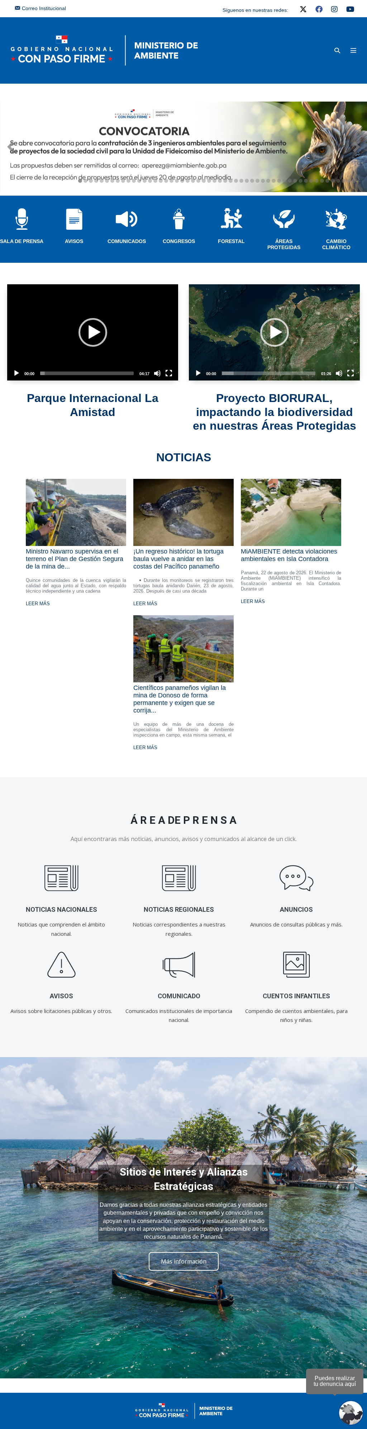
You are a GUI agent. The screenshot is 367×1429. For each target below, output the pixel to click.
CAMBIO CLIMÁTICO (336, 244)
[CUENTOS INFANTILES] (296, 964)
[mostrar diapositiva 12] (139, 181)
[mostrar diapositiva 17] (166, 181)
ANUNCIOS (296, 909)
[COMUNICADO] (179, 964)
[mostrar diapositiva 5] (102, 181)
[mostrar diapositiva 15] (155, 181)
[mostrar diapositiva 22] (193, 181)
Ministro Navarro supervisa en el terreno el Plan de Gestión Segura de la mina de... (74, 559)
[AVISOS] (61, 964)
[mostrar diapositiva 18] (171, 181)
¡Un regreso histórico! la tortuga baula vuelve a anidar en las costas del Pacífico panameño (178, 559)
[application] (92, 332)
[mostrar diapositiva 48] (333, 181)
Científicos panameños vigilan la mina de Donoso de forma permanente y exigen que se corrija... (179, 699)
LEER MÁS (38, 603)
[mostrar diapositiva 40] (290, 181)
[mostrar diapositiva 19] (177, 181)
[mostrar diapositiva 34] (257, 181)
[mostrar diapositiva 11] (134, 181)
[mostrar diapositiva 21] (188, 181)
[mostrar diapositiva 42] (300, 181)
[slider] (87, 373)
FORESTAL (231, 241)
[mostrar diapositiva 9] (123, 181)
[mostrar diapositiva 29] (231, 181)
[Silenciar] (157, 373)
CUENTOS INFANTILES (296, 996)
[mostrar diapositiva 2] (85, 181)
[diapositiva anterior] (10, 147)
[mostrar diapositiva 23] (198, 181)
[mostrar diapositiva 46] (322, 181)
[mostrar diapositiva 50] (343, 181)
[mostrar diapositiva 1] (80, 181)
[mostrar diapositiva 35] (263, 181)
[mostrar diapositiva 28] (225, 181)
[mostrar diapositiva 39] (284, 181)
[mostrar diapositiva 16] (161, 181)
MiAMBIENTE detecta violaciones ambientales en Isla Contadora (289, 555)
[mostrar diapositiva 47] (327, 181)
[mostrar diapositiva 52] (354, 181)
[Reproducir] (16, 373)
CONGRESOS (179, 241)
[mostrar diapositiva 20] (182, 181)
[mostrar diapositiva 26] (214, 181)
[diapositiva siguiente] (356, 147)
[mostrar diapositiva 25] (209, 181)
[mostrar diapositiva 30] (236, 181)
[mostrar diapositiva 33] (252, 181)
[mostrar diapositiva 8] (118, 181)
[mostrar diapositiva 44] (311, 181)
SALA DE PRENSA (21, 241)
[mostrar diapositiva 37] (274, 181)
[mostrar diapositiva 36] (268, 181)
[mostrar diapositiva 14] (150, 181)
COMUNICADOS (127, 241)
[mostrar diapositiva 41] (295, 181)
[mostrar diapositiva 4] (96, 181)
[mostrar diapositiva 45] (317, 181)
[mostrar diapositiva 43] (306, 181)
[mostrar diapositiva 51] (349, 181)
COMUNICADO (179, 996)
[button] (337, 50)
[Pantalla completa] (168, 373)
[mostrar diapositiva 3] (91, 181)
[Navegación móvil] (353, 50)
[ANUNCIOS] (296, 878)
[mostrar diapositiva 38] (279, 181)
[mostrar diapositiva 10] (128, 181)
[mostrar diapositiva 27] (220, 181)
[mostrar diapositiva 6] (107, 181)
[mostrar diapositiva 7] (112, 181)
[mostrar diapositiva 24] (204, 181)
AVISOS (74, 241)
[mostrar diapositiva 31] (241, 181)
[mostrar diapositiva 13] (145, 181)
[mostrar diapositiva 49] (338, 181)
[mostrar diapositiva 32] (247, 181)
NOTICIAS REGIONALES (179, 909)
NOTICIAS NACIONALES (61, 909)
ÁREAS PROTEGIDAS (283, 244)
